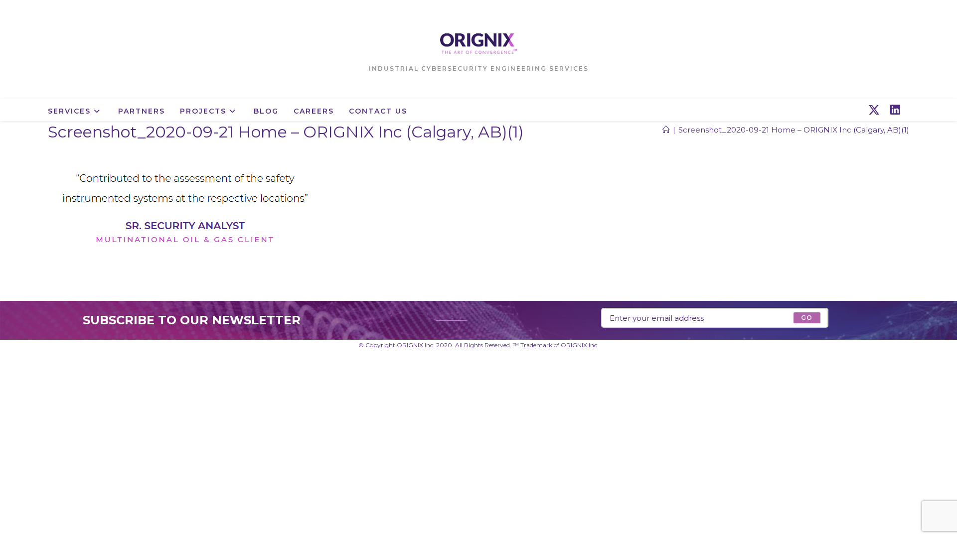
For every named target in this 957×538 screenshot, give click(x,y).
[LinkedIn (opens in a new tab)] (895, 110)
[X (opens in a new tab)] (874, 110)
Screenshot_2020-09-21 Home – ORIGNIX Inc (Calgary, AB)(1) (793, 129)
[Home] (666, 129)
